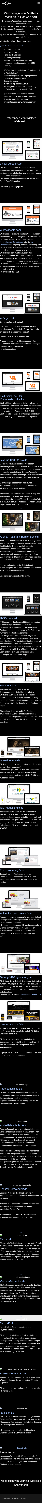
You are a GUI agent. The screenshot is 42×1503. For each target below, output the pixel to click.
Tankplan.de (7, 1412)
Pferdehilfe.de (8, 1239)
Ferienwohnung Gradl (12, 870)
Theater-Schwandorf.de (13, 1189)
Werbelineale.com (10, 230)
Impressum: (6, 1498)
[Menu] (39, 3)
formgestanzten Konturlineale (12, 242)
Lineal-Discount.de (11, 163)
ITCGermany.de (9, 618)
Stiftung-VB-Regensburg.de (16, 977)
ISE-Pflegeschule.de (11, 807)
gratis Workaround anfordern (11, 46)
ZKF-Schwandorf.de (11, 1024)
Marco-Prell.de (8, 1323)
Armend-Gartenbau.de (13, 1373)
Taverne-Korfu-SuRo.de (13, 460)
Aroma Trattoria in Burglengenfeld (19, 536)
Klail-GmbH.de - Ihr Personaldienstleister (12, 398)
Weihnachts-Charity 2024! (31, 995)
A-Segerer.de (7, 318)
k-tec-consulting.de (11, 1088)
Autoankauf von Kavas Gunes (17, 913)
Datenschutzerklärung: (20, 1498)
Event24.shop (8, 685)
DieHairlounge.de (10, 760)
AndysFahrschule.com (13, 1125)
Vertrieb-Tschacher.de (12, 1281)
